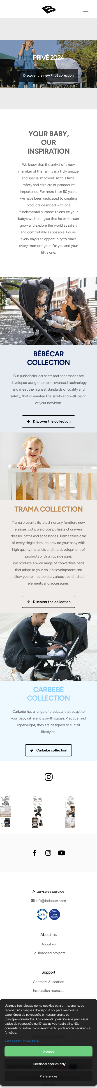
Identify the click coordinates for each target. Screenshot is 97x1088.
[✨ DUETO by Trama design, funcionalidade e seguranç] (37, 801)
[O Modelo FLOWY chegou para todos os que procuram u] (37, 811)
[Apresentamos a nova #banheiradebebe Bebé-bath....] (70, 811)
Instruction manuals (48, 990)
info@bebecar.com (50, 901)
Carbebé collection (51, 750)
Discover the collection (52, 421)
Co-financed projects (48, 953)
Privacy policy (31, 1040)
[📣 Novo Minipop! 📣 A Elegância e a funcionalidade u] (5, 801)
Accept (48, 1051)
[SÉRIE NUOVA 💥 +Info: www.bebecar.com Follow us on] (70, 822)
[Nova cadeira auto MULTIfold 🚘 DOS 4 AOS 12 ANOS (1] (5, 822)
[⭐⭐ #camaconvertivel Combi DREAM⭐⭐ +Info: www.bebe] (5, 811)
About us (49, 944)
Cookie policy (13, 1040)
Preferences (48, 1076)
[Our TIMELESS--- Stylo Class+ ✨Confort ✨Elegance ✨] (70, 801)
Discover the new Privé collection (48, 75)
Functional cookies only (49, 1064)
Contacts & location (48, 982)
